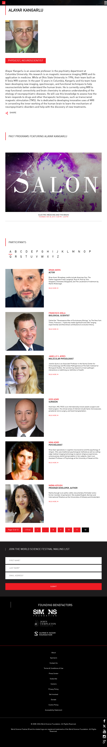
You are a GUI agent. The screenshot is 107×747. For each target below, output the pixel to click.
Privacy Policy (53, 689)
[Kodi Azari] (24, 417)
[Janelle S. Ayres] (24, 374)
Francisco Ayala (59, 314)
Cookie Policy (53, 705)
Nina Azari (55, 444)
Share (13, 113)
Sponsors (53, 658)
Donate (53, 700)
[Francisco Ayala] (24, 331)
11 (77, 530)
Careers (54, 684)
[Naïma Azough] (24, 503)
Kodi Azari (54, 401)
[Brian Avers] (24, 288)
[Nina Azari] (24, 460)
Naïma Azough (63, 487)
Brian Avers (55, 271)
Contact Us (54, 663)
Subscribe (53, 679)
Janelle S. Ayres (61, 357)
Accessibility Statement (53, 710)
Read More (53, 288)
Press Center (53, 673)
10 (69, 530)
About (53, 653)
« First (28, 530)
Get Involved (53, 694)
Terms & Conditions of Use (53, 668)
